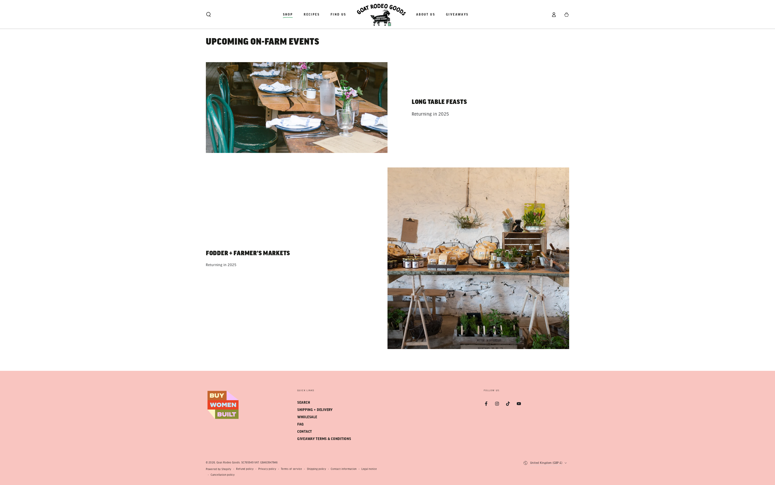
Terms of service (291, 468)
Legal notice (369, 468)
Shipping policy (316, 468)
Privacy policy (267, 468)
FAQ (300, 424)
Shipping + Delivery (315, 410)
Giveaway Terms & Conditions (324, 439)
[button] (208, 14)
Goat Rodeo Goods (228, 462)
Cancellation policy (223, 474)
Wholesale (307, 417)
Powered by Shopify (218, 469)
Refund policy (244, 468)
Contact (304, 432)
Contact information (344, 468)
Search (303, 403)
